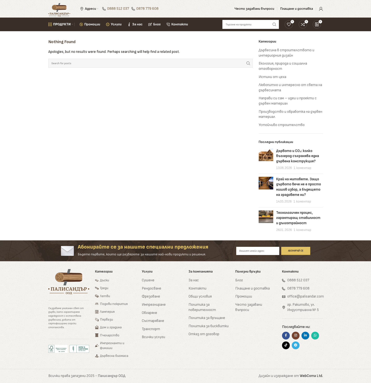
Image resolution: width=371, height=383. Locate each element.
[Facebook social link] (286, 335)
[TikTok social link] (286, 345)
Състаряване (153, 321)
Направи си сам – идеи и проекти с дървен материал (288, 101)
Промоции (243, 296)
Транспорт (151, 329)
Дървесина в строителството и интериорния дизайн (286, 53)
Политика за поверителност (202, 307)
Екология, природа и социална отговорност (283, 66)
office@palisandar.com (305, 296)
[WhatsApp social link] (315, 335)
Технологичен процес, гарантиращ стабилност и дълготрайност (298, 218)
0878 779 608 (147, 8)
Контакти (197, 288)
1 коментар (302, 168)
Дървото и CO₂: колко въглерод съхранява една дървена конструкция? (297, 156)
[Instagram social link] (296, 335)
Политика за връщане (207, 318)
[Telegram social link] (296, 345)
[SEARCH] (248, 63)
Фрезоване (151, 296)
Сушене (148, 280)
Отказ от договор (204, 334)
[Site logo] (59, 8)
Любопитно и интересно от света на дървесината (290, 87)
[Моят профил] (321, 9)
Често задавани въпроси (248, 307)
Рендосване (151, 288)
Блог (239, 280)
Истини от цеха (272, 77)
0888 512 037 (118, 8)
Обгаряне (149, 313)
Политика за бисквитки (209, 326)
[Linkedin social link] (305, 335)
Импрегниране (154, 304)
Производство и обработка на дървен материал (290, 114)
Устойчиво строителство (282, 125)
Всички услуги (153, 337)
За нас (194, 280)
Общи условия (200, 296)
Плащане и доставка (252, 288)
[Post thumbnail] (266, 159)
